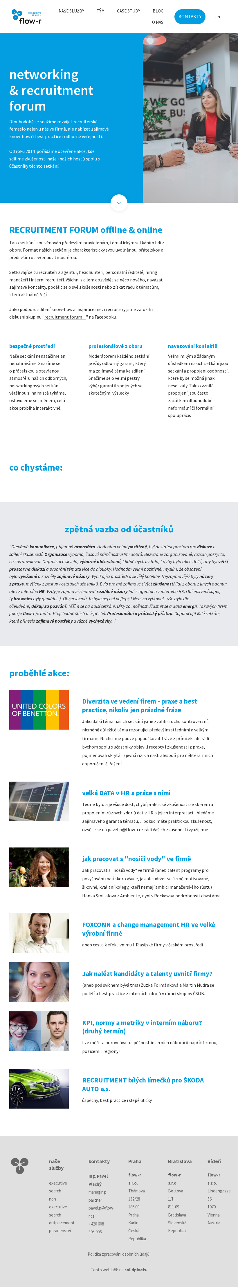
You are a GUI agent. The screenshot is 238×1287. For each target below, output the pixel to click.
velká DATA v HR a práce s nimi (126, 793)
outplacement (62, 1222)
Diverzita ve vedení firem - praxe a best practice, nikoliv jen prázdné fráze (139, 705)
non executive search (58, 1207)
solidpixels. (136, 1269)
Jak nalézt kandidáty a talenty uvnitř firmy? (147, 973)
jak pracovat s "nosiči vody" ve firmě (136, 858)
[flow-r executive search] (27, 16)
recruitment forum (63, 317)
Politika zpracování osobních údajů (118, 1254)
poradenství (60, 1230)
